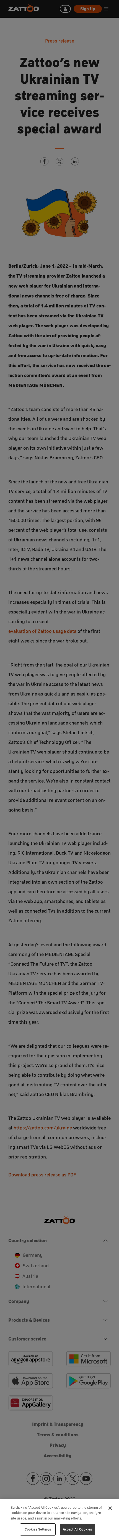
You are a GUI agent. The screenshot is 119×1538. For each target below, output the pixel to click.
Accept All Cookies (77, 1529)
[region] (59, 1518)
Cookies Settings (38, 1529)
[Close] (110, 1508)
